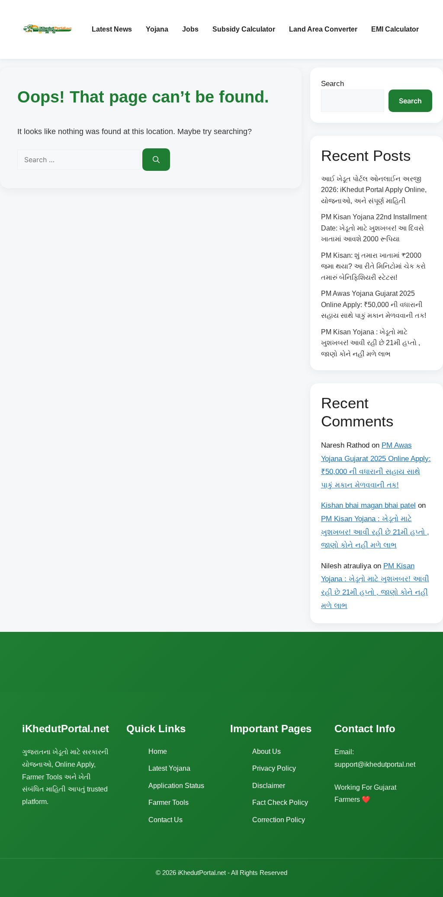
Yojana (157, 29)
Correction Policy (278, 819)
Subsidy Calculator (243, 29)
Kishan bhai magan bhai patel (368, 505)
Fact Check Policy (280, 802)
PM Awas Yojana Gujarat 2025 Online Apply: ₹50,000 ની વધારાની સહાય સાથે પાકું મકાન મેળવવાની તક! (373, 304)
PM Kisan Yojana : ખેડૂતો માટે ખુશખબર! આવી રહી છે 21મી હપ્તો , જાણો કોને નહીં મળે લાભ (370, 343)
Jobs (190, 29)
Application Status (176, 785)
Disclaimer (268, 785)
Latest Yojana (169, 768)
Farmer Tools (168, 802)
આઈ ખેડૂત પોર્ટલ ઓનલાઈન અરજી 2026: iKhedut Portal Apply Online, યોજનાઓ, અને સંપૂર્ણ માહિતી (374, 190)
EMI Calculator (395, 29)
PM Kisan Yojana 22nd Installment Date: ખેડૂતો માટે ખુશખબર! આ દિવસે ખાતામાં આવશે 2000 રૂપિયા (374, 228)
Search (332, 84)
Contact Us (165, 819)
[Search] (156, 159)
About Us (266, 751)
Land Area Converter (323, 29)
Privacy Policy (274, 768)
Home (157, 751)
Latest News (112, 29)
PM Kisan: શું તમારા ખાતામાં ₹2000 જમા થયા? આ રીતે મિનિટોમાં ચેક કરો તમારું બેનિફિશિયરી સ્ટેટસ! (373, 266)
